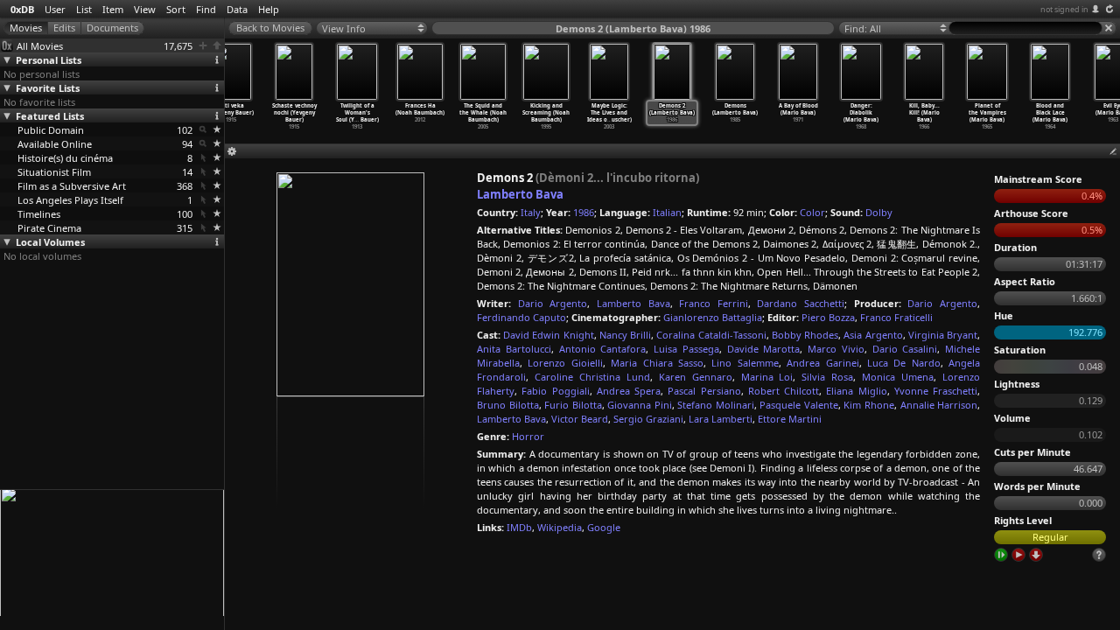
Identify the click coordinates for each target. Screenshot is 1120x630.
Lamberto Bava (520, 194)
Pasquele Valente (799, 404)
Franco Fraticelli (896, 317)
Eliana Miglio (856, 390)
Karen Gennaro (695, 376)
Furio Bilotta (573, 404)
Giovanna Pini (639, 404)
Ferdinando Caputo (521, 317)
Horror (528, 436)
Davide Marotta (764, 348)
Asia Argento (873, 334)
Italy (531, 212)
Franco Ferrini (713, 303)
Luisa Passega (686, 348)
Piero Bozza (828, 317)
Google (603, 527)
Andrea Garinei (822, 362)
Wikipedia (559, 527)
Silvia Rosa (827, 376)
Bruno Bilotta (508, 404)
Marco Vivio (836, 348)
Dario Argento (553, 303)
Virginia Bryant (942, 334)
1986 (583, 212)
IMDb (519, 527)
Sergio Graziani (648, 418)
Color (812, 212)
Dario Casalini (905, 348)
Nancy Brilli (625, 334)
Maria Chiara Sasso (657, 362)
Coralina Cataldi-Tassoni (711, 334)
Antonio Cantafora (603, 348)
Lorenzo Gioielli (565, 362)
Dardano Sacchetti (800, 303)
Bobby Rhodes (805, 334)
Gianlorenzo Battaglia (712, 317)
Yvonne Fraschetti (935, 390)
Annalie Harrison (939, 404)
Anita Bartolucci (514, 348)
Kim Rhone (869, 404)
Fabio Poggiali (555, 390)
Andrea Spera (629, 390)
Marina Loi (767, 376)
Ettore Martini (790, 418)
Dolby (878, 212)
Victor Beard (579, 418)
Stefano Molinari (715, 404)
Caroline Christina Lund (592, 376)
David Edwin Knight (548, 334)
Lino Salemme (744, 362)
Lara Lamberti (720, 418)
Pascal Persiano (704, 390)
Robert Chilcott (783, 390)
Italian (667, 212)
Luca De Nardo (904, 362)
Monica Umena (898, 376)
